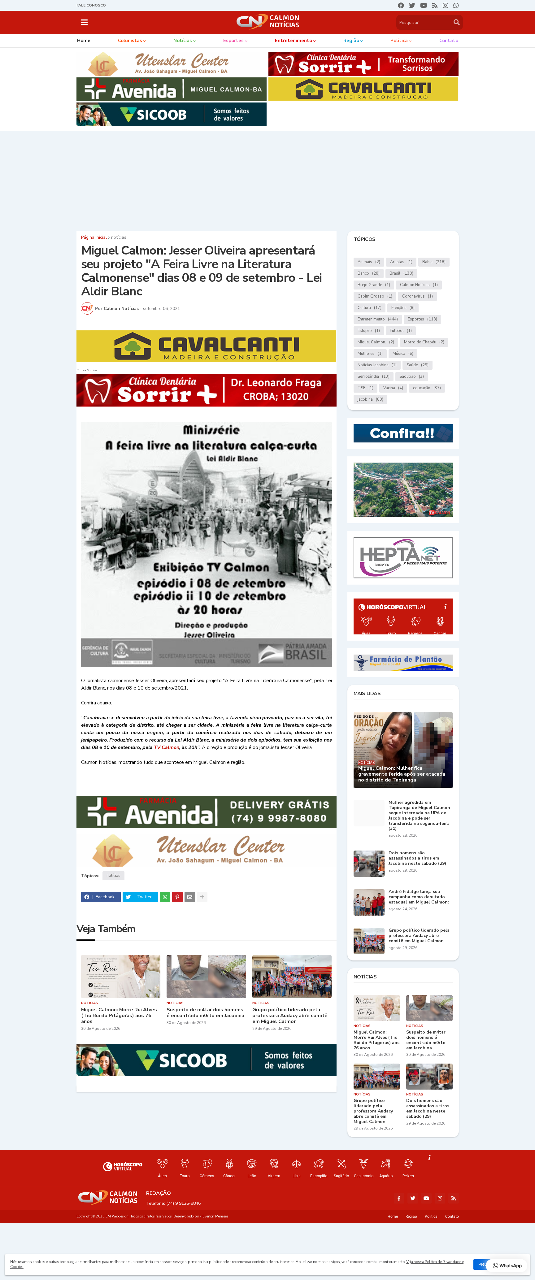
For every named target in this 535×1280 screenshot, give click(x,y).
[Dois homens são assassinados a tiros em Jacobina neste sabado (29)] (369, 864)
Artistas (401, 262)
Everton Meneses (215, 1216)
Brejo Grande (374, 285)
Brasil (401, 273)
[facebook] (401, 5)
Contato (452, 1216)
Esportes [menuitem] (233, 40)
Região (411, 1216)
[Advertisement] (267, 179)
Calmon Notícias (419, 285)
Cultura (369, 308)
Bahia (434, 262)
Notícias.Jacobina (377, 365)
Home (393, 1216)
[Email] (190, 897)
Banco (369, 273)
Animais (369, 262)
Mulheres (370, 353)
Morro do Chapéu (424, 342)
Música (403, 353)
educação (427, 388)
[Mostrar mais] (202, 897)
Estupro (369, 330)
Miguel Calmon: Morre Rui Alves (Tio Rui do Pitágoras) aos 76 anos (119, 1016)
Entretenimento (378, 319)
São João (411, 376)
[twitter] (412, 5)
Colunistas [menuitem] (130, 40)
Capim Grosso (375, 296)
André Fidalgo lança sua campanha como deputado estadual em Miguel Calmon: (419, 897)
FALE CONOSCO (91, 5)
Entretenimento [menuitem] (293, 40)
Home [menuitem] (83, 40)
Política (431, 1216)
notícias (118, 237)
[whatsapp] (456, 5)
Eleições (403, 308)
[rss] (435, 5)
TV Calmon (166, 747)
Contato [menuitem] (448, 40)
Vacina (393, 388)
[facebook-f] (399, 1198)
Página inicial (94, 237)
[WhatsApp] (165, 897)
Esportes (422, 319)
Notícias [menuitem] (182, 40)
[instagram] (445, 5)
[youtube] (423, 5)
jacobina (370, 399)
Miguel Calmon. (376, 342)
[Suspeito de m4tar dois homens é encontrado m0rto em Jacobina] (206, 976)
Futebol (401, 330)
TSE (365, 388)
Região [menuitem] (351, 40)
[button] (84, 22)
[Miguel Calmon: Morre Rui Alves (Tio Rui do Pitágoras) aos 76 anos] (121, 976)
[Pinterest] (177, 897)
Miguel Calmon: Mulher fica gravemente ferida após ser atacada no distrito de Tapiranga (401, 774)
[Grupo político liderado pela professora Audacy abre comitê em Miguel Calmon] (292, 976)
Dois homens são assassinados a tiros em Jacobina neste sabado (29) (417, 858)
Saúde (417, 365)
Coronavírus (417, 296)
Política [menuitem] (399, 40)
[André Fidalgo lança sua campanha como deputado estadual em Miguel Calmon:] (369, 902)
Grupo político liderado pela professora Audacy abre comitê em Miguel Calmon (290, 1016)
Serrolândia (373, 376)
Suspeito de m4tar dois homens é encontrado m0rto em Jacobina (205, 1013)
